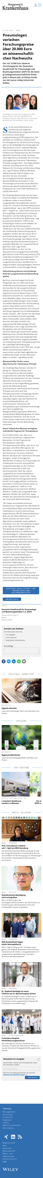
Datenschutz (10, 1159)
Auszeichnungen (16, 1035)
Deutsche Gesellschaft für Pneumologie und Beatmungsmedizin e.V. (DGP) (19, 610)
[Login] (35, 5)
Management (9, 1112)
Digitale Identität (9, 708)
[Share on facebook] (4, 661)
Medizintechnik (12, 1125)
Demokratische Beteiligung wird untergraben (14, 896)
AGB (5, 1162)
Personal (13, 843)
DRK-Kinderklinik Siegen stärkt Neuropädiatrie (12, 943)
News (18, 30)
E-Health (8, 1117)
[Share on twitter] (9, 661)
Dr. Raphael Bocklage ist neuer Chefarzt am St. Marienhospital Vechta (19, 992)
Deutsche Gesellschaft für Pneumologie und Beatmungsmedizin (21, 591)
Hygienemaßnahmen (11, 755)
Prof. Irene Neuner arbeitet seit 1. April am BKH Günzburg (15, 847)
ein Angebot (10, 635)
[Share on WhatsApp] (19, 661)
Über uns (8, 1153)
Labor (6, 1122)
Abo (5, 1145)
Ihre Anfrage (8, 646)
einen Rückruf (11, 637)
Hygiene (7, 1120)
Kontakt (7, 1148)
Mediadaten (9, 1151)
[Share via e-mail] (24, 661)
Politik (12, 892)
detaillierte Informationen (15, 640)
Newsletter (9, 1143)
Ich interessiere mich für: (13, 632)
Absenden (32, 1077)
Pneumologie (12, 599)
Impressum (8, 1156)
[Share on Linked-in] (14, 661)
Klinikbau (8, 1128)
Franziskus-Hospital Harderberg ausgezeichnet (13, 1039)
